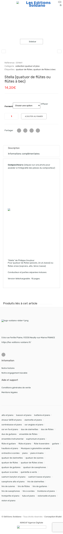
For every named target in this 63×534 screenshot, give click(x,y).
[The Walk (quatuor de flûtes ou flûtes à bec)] (4, 51)
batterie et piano (42, 415)
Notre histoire (8, 368)
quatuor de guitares (11, 467)
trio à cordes (29, 491)
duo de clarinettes (29, 429)
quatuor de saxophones (34, 467)
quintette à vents (29, 472)
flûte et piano (25, 443)
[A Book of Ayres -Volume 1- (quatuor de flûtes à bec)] (59, 51)
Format (9, 106)
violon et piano (8, 500)
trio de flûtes (24, 486)
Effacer (44, 104)
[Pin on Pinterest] (38, 130)
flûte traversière (41, 443)
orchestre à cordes (11, 453)
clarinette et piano (33, 420)
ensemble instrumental (12, 439)
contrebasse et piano (12, 424)
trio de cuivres (8, 486)
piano (25, 453)
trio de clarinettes (35, 481)
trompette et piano (10, 496)
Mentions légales (10, 392)
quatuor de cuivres (34, 458)
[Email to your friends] (32, 130)
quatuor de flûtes (24, 69)
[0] (60, 5)
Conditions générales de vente (16, 387)
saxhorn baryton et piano (14, 477)
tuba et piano (28, 496)
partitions (17, 17)
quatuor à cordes (10, 472)
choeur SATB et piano (12, 420)
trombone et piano (46, 491)
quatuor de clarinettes (12, 458)
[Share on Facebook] (25, 130)
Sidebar (32, 41)
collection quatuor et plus (39, 17)
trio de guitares (40, 486)
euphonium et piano (35, 439)
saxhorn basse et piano (39, 477)
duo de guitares (9, 434)
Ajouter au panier (34, 116)
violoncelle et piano (47, 496)
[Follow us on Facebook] (3, 355)
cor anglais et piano (34, 424)
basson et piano (23, 415)
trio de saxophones (11, 491)
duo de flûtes (47, 429)
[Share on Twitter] (19, 130)
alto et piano (7, 415)
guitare (55, 443)
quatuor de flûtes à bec (44, 69)
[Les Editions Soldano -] (37, 4)
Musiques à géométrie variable (35, 448)
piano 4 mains (37, 453)
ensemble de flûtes (28, 434)
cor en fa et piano (10, 429)
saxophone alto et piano (13, 481)
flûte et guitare (9, 443)
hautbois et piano (10, 448)
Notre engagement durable (14, 373)
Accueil (5, 17)
